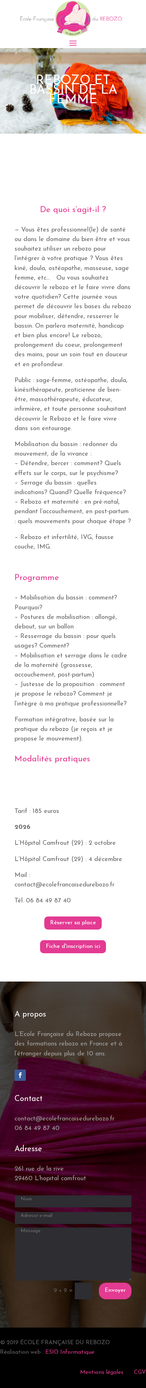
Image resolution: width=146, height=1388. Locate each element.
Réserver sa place (73, 923)
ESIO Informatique (69, 1352)
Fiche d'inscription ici (73, 946)
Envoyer (115, 1290)
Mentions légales (101, 1372)
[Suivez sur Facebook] (20, 1075)
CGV (140, 1372)
